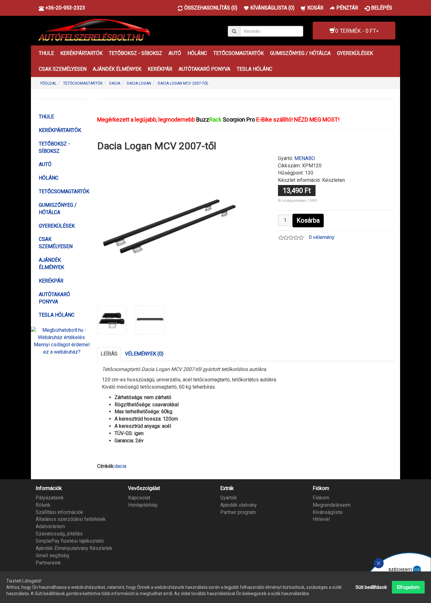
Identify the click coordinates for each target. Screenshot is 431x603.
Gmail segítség (52, 555)
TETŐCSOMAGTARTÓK (238, 53)
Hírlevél (321, 519)
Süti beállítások (371, 587)
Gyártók (228, 498)
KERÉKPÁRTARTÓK (81, 53)
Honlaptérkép (143, 505)
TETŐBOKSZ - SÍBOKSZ (135, 53)
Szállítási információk (59, 512)
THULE (46, 53)
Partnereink (48, 563)
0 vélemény (321, 237)
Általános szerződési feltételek (71, 519)
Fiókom (321, 498)
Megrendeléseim (332, 505)
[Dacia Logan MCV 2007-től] (169, 227)
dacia (120, 466)
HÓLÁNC (197, 53)
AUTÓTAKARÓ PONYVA (204, 69)
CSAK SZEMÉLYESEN (62, 69)
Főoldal (48, 83)
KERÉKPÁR (160, 69)
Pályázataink (50, 498)
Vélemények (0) (144, 354)
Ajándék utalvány (238, 505)
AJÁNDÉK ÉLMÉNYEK (117, 69)
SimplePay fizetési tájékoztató (70, 541)
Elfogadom (408, 587)
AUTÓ (174, 53)
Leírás (109, 354)
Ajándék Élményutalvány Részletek (74, 548)
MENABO (304, 158)
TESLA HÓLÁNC (254, 69)
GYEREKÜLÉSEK (355, 53)
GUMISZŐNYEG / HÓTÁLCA (300, 53)
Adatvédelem (50, 526)
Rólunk (43, 505)
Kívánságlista (327, 512)
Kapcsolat (139, 498)
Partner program (238, 512)
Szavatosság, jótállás (59, 534)
